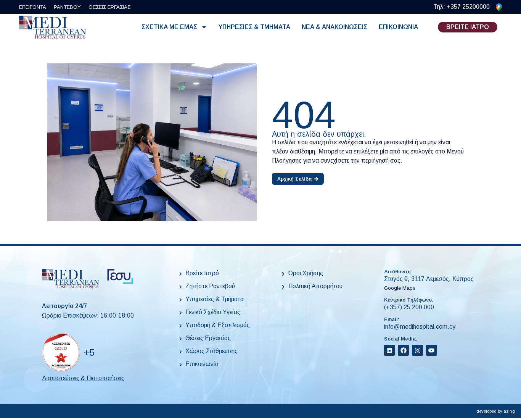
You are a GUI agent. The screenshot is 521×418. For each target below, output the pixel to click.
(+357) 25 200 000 (409, 307)
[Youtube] (431, 350)
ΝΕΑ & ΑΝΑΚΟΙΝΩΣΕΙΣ (334, 27)
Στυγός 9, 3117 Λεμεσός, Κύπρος (429, 279)
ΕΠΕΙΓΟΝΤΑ (32, 7)
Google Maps (399, 288)
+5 (89, 352)
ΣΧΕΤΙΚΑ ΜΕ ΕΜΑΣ (169, 27)
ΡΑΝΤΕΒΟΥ (67, 7)
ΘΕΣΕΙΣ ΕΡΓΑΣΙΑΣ (109, 7)
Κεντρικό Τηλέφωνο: (408, 300)
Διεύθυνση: (398, 271)
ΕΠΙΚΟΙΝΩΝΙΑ (398, 27)
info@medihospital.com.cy (419, 326)
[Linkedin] (389, 350)
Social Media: (400, 339)
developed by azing (495, 411)
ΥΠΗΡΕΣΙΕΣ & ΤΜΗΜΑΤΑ (254, 27)
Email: (391, 319)
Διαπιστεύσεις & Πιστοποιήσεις (83, 378)
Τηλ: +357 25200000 (461, 6)
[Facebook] (403, 350)
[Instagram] (417, 350)
